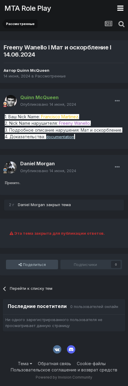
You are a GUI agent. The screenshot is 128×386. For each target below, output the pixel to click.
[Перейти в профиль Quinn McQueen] (11, 101)
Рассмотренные (50, 76)
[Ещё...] (117, 101)
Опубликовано (48, 104)
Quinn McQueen (33, 70)
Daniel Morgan (37, 163)
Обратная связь (54, 363)
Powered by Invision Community (64, 377)
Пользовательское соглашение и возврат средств (64, 369)
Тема (24, 363)
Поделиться (34, 264)
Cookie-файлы (91, 363)
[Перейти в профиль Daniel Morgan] (11, 167)
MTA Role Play (27, 8)
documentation (60, 136)
